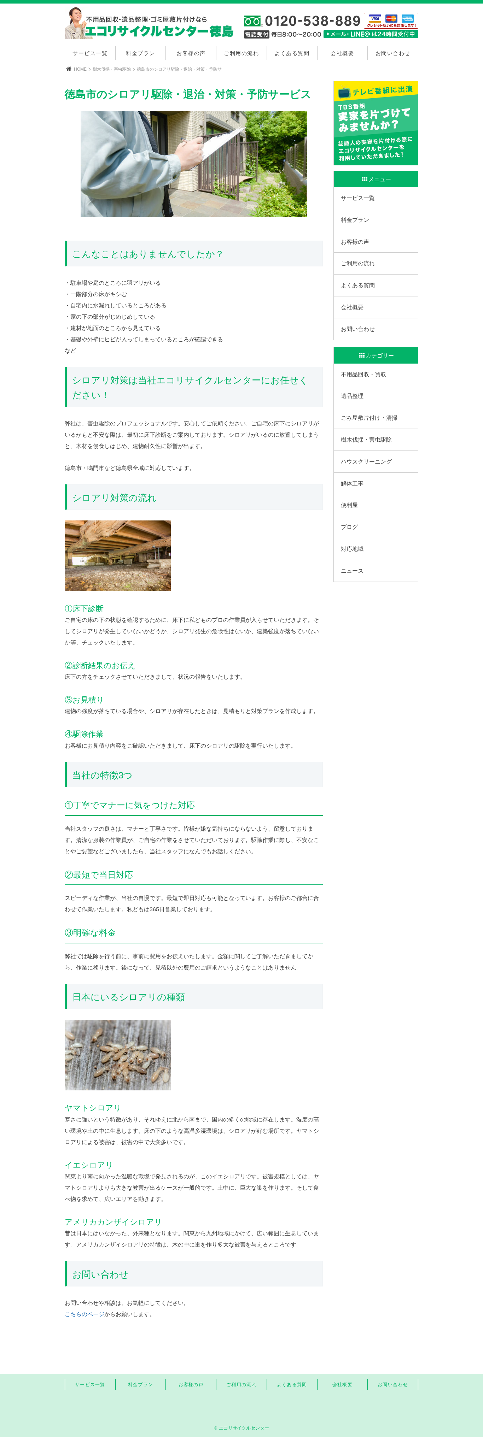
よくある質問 (291, 53)
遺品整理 (352, 395)
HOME (80, 69)
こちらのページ (84, 1314)
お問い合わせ (393, 53)
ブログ (349, 527)
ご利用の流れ (241, 53)
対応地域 (352, 548)
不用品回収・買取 (363, 374)
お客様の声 (191, 53)
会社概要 (342, 53)
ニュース (352, 570)
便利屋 (349, 505)
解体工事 (352, 483)
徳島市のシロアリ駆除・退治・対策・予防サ (179, 69)
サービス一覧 (89, 53)
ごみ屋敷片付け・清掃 (369, 417)
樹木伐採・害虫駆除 (112, 69)
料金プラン (140, 53)
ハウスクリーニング (366, 461)
